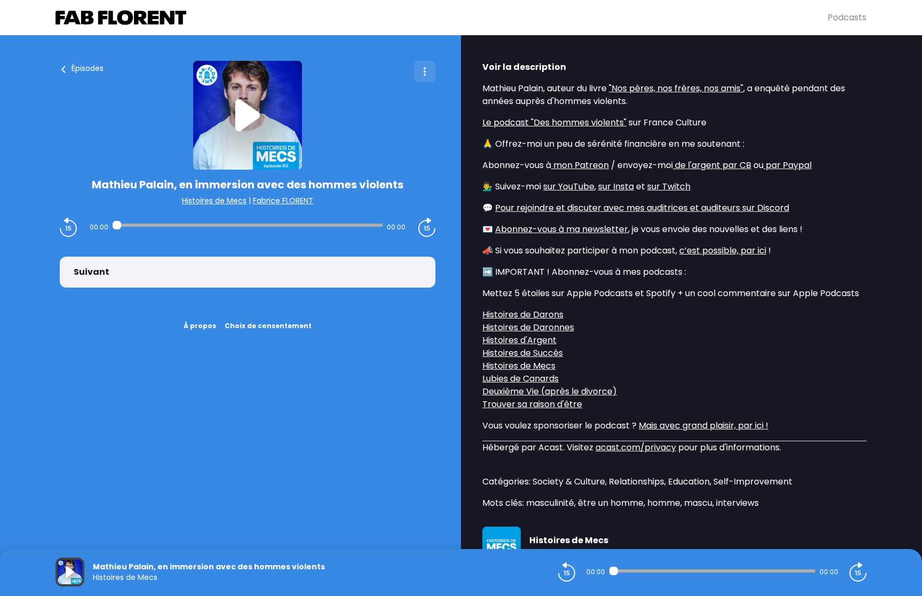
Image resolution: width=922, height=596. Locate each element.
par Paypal (788, 165)
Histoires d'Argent (519, 340)
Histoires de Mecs (214, 200)
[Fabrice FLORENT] (441, 17)
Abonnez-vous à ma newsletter (561, 229)
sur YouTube (568, 186)
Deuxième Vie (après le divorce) (549, 391)
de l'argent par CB (712, 165)
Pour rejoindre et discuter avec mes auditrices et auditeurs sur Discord (642, 208)
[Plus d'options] (424, 71)
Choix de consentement (268, 325)
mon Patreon (580, 165)
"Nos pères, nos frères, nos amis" (676, 88)
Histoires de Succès (522, 353)
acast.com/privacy (635, 447)
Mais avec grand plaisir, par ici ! (703, 425)
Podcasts (847, 17)
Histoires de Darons (522, 314)
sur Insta (616, 186)
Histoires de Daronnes (528, 327)
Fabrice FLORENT (283, 200)
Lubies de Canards (520, 378)
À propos (200, 325)
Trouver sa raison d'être (532, 404)
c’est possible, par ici (722, 250)
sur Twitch (668, 186)
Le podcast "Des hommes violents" (554, 122)
